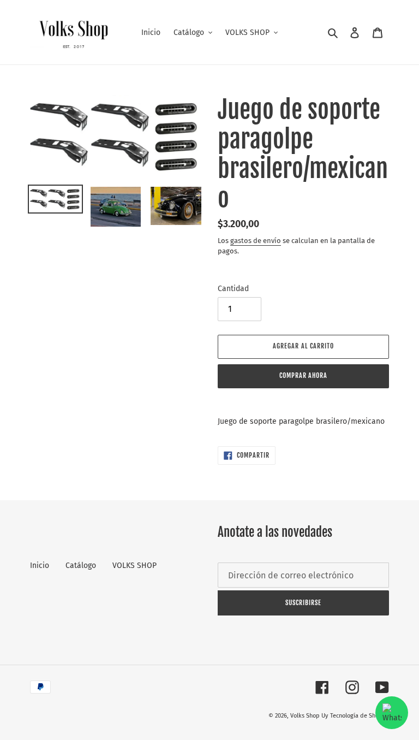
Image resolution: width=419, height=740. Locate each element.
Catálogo (80, 565)
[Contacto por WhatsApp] (391, 712)
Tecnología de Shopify (359, 715)
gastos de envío (255, 240)
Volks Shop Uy (309, 715)
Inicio (39, 565)
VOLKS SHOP (134, 565)
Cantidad (233, 288)
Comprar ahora (303, 375)
